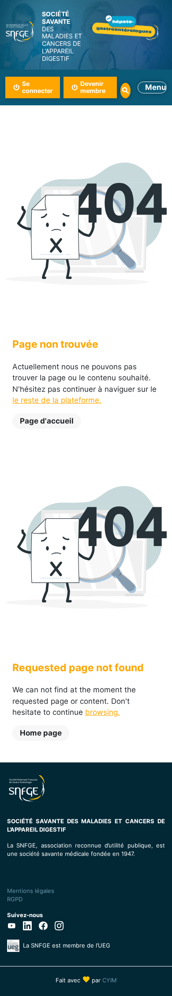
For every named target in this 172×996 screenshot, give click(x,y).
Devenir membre (92, 87)
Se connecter (37, 87)
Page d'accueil (47, 420)
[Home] (19, 31)
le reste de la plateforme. (56, 400)
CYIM (109, 980)
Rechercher (125, 90)
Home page (41, 732)
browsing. (102, 712)
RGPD (14, 899)
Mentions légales (30, 890)
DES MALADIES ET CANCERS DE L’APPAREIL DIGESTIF (62, 36)
